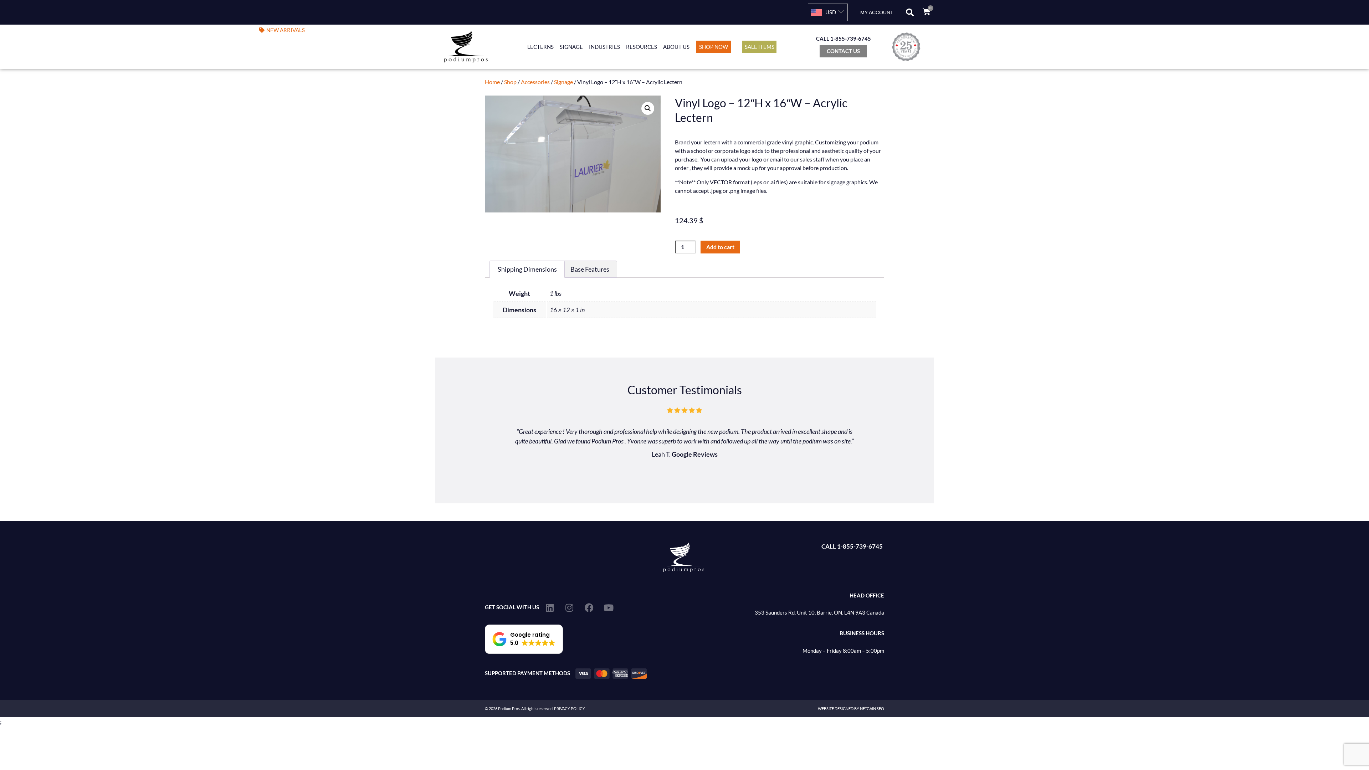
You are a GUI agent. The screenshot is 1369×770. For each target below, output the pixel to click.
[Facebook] (589, 607)
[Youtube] (608, 607)
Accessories (535, 81)
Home (492, 81)
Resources (641, 46)
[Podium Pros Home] (468, 46)
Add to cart (720, 246)
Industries (604, 46)
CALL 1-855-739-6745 (843, 38)
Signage (571, 46)
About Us (676, 46)
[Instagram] (569, 607)
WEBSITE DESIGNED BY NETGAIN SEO (851, 708)
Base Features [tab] (589, 269)
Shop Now (713, 46)
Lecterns (540, 46)
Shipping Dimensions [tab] (527, 269)
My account (876, 12)
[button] (910, 12)
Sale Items (759, 46)
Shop (510, 81)
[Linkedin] (550, 607)
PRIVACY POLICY (569, 708)
